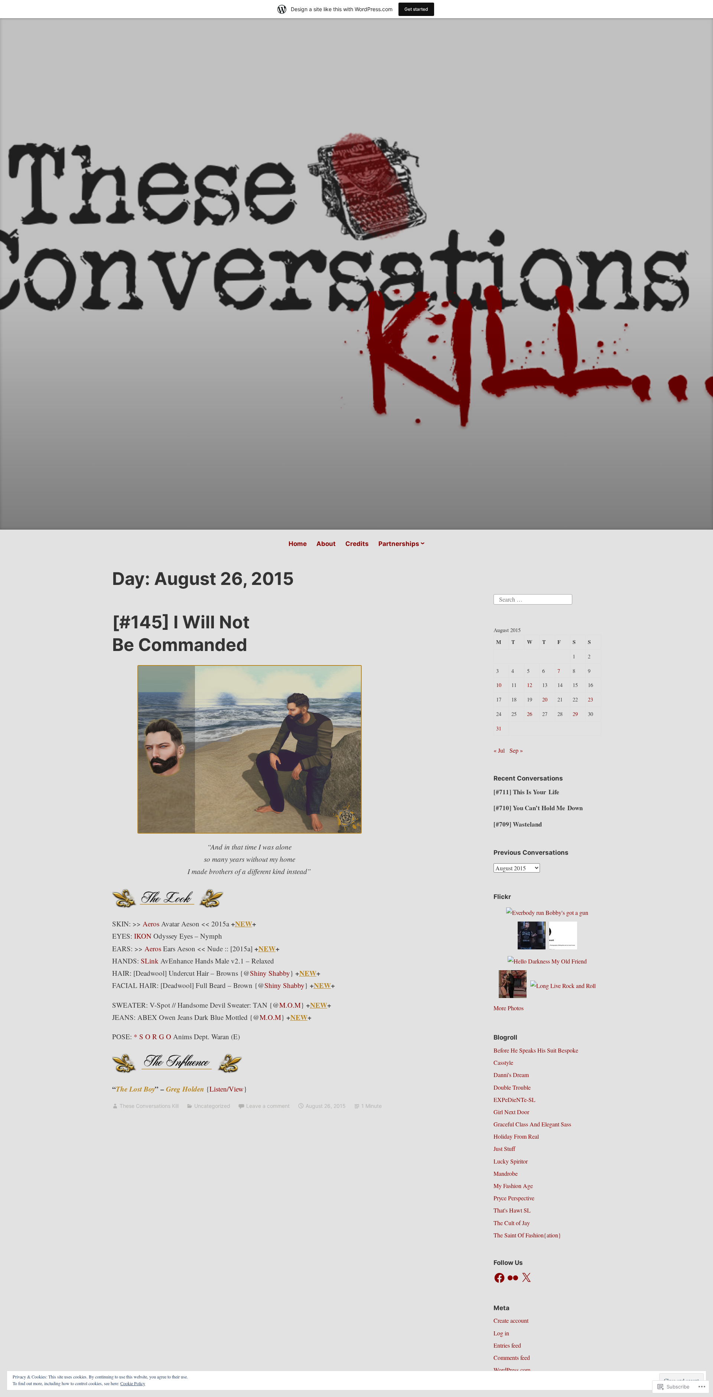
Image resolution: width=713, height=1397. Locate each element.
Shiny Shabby (270, 973)
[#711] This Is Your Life (526, 791)
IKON (143, 935)
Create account (511, 1320)
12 (529, 684)
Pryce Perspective (514, 1198)
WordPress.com (512, 1370)
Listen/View (226, 1088)
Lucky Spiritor (511, 1161)
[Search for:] (533, 598)
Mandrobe (506, 1173)
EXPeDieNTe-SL (514, 1099)
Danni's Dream (511, 1075)
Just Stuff (504, 1148)
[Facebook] (499, 1278)
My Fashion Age (513, 1186)
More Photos (509, 1008)
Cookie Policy (132, 1383)
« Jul (499, 750)
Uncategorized (212, 1106)
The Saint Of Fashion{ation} (527, 1235)
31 (498, 728)
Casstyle (503, 1062)
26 (529, 713)
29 (575, 713)
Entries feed (507, 1345)
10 (498, 684)
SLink (150, 960)
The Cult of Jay (512, 1223)
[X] (526, 1278)
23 (590, 699)
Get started (416, 9)
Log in (501, 1333)
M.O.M (290, 1005)
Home (298, 543)
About (326, 543)
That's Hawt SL (512, 1210)
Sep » (516, 750)
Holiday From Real (516, 1136)
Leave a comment (268, 1106)
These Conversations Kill (149, 1106)
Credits (357, 543)
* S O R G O (152, 1036)
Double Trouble (512, 1087)
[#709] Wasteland (518, 824)
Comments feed (512, 1357)
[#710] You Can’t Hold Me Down (538, 807)
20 (544, 699)
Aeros (151, 923)
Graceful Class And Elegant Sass (532, 1124)
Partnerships (398, 543)
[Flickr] (513, 1278)
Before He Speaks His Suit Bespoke (536, 1050)
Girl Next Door (511, 1112)
